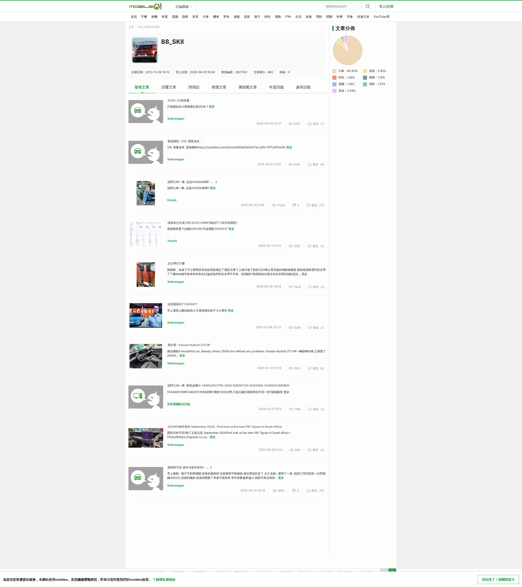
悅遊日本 (363, 17)
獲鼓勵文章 (248, 87)
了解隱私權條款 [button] (164, 579)
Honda (171, 200)
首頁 (134, 17)
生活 (298, 17)
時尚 (267, 17)
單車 (226, 17)
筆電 (164, 17)
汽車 (206, 17)
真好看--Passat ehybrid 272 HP (189, 345)
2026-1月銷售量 (178, 100)
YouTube (380, 17)
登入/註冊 (386, 6)
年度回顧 (276, 87)
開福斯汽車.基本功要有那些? (186, 467)
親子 (257, 17)
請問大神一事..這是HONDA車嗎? (189, 182)
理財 (319, 17)
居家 (247, 17)
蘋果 (185, 17)
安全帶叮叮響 (176, 263)
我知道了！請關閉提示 (498, 579)
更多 (212, 106)
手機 (144, 17)
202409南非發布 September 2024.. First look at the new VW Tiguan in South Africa (225, 426)
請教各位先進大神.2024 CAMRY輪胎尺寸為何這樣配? (203, 222)
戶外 (288, 17)
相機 (154, 17)
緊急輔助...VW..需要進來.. (184, 141)
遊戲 (237, 17)
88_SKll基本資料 (148, 27)
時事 (340, 17)
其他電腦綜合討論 (178, 404)
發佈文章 (142, 87)
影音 (195, 17)
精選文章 (219, 87)
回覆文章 (168, 87)
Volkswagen (175, 118)
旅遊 (309, 17)
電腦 (175, 17)
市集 (350, 17)
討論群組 (182, 6)
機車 (216, 17)
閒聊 (329, 17)
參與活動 (303, 87)
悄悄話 (193, 87)
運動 (278, 17)
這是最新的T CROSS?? (183, 304)
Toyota (172, 240)
